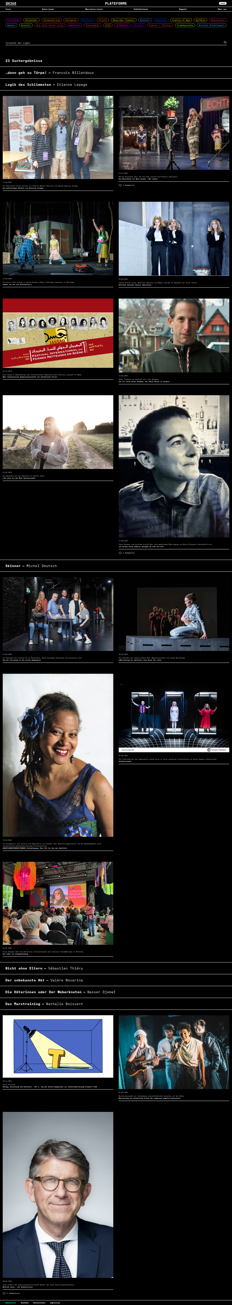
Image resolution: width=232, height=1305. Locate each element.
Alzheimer (31, 20)
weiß (223, 3)
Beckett (145, 20)
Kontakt (25, 1302)
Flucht (103, 20)
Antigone (71, 20)
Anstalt (26, 25)
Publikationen (141, 9)
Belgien (139, 25)
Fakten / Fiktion (160, 25)
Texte (8, 9)
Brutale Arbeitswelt (212, 25)
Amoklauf (74, 25)
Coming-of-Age (181, 20)
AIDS (108, 25)
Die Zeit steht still (50, 25)
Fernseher (13, 20)
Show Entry (225, 72)
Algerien (161, 20)
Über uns (222, 9)
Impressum (55, 1302)
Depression (218, 20)
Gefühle (200, 20)
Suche (10, 3)
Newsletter (10, 1302)
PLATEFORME (116, 3)
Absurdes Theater (123, 20)
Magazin (183, 9)
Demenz (11, 25)
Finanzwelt (92, 25)
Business (87, 20)
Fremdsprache (185, 25)
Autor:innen (48, 9)
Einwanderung (51, 20)
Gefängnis (122, 25)
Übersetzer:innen (94, 9)
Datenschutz (39, 1302)
